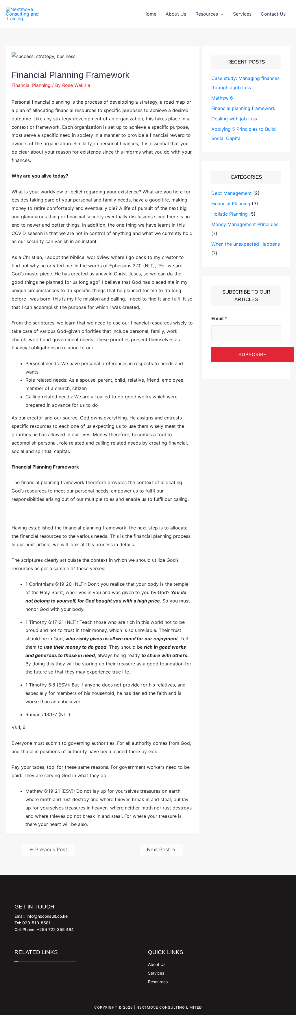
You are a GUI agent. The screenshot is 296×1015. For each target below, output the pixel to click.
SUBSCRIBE (252, 354)
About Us (176, 14)
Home (149, 14)
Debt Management (231, 193)
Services (242, 14)
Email (219, 318)
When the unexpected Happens (245, 244)
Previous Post (48, 849)
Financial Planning (31, 85)
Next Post (161, 849)
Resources (206, 14)
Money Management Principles (244, 224)
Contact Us (273, 14)
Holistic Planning (229, 214)
